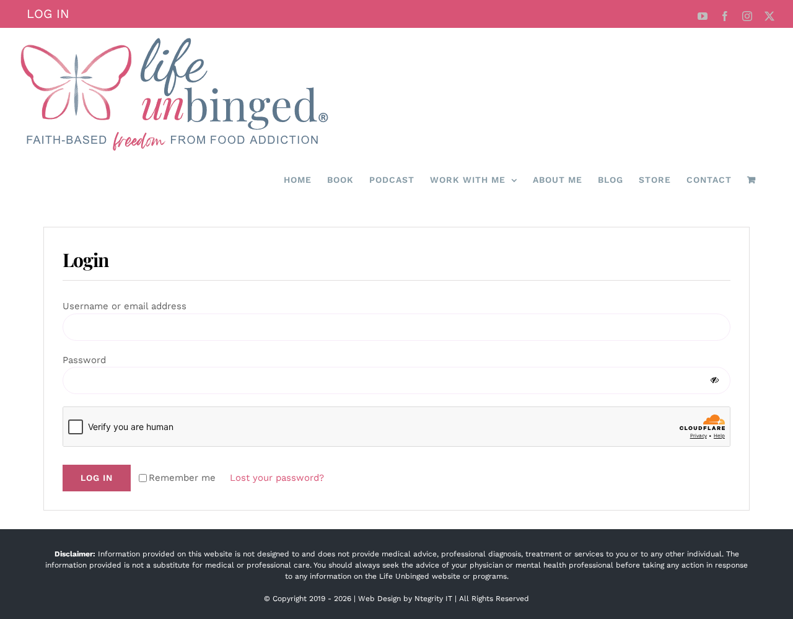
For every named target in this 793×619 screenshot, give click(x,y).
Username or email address (129, 306)
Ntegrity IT (433, 598)
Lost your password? (277, 477)
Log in (97, 478)
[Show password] (714, 380)
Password (89, 360)
